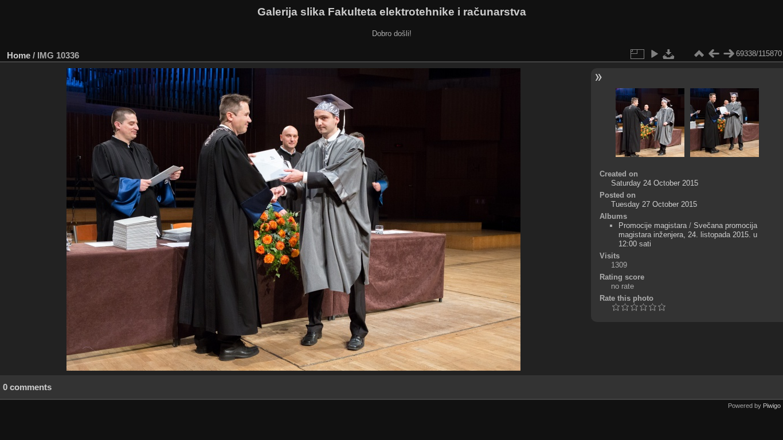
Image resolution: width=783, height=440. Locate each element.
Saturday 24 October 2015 (654, 183)
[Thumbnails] (698, 53)
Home (18, 55)
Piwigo (772, 405)
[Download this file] (668, 53)
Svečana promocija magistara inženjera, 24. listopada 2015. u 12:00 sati (687, 234)
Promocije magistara (652, 225)
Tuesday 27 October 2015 (654, 204)
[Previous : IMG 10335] (713, 53)
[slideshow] (654, 53)
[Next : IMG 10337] (728, 53)
